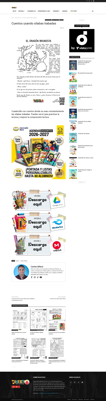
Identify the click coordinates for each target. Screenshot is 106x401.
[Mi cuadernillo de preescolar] (73, 77)
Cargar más (81, 182)
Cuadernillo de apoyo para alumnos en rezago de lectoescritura (84, 62)
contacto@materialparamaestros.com (48, 393)
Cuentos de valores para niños (58, 298)
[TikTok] (91, 1)
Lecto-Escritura (18, 17)
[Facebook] (87, 1)
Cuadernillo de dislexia (83, 133)
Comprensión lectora (16, 358)
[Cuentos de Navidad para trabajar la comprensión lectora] (20, 348)
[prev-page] (13, 367)
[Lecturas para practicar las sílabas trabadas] (57, 320)
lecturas (17, 260)
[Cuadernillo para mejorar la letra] (73, 101)
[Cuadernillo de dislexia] (73, 138)
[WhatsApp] (33, 31)
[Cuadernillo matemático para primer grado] (73, 150)
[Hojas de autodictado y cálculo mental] (20, 320)
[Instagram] (89, 1)
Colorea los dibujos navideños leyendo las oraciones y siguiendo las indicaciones (38, 362)
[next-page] (15, 367)
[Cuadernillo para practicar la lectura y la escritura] (73, 113)
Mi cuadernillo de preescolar (85, 73)
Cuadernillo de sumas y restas (85, 157)
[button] (92, 11)
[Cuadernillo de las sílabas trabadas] (73, 125)
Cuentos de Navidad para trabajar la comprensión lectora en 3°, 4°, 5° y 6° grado (57, 362)
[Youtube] (93, 1)
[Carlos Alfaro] (21, 272)
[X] (25, 31)
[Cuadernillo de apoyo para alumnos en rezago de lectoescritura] (73, 65)
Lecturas (61, 19)
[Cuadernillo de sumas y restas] (73, 162)
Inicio (13, 17)
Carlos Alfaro (37, 266)
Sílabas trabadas (55, 19)
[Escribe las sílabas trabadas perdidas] (38, 320)
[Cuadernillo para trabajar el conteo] (73, 174)
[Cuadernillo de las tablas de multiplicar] (73, 89)
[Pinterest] (29, 31)
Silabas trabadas (24, 260)
